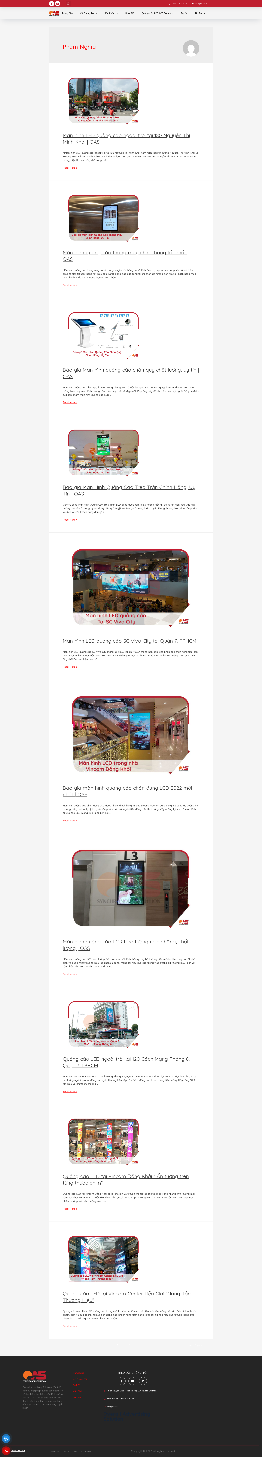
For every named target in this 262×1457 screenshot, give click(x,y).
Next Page (196, 1345)
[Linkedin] (143, 1381)
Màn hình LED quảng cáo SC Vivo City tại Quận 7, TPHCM (129, 641)
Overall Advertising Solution (127, 1416)
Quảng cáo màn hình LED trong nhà (103, 1188)
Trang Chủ (67, 13)
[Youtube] (57, 3)
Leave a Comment (72, 147)
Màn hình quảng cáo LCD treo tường (103, 953)
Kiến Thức (78, 1391)
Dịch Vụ (77, 1385)
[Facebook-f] (51, 3)
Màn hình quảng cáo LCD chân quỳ (102, 382)
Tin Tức (199, 13)
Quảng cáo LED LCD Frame (156, 13)
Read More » (70, 167)
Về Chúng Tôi (87, 13)
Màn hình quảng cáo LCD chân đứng (103, 800)
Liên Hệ (77, 1397)
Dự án (184, 13)
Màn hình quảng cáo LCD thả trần (102, 499)
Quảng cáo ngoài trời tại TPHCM (160, 147)
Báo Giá (129, 13)
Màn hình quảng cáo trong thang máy (104, 264)
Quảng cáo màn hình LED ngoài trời (124, 147)
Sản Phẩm (110, 13)
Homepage (78, 1373)
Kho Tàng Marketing (95, 147)
